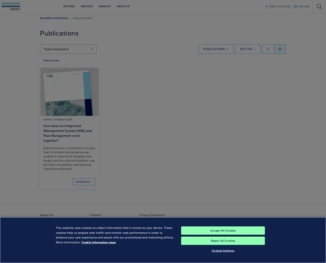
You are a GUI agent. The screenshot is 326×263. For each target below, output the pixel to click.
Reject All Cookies (223, 240)
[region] (163, 240)
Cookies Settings (223, 250)
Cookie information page (99, 242)
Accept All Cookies (223, 230)
